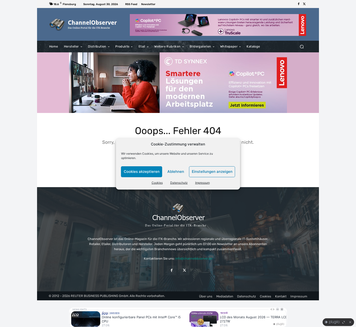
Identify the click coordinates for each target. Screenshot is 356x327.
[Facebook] (299, 4)
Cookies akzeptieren (142, 171)
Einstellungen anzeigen (212, 171)
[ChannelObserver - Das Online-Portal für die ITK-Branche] (83, 24)
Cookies (157, 182)
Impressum (202, 182)
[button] (301, 46)
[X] (304, 4)
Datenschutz (179, 182)
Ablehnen (175, 171)
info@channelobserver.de (193, 258)
